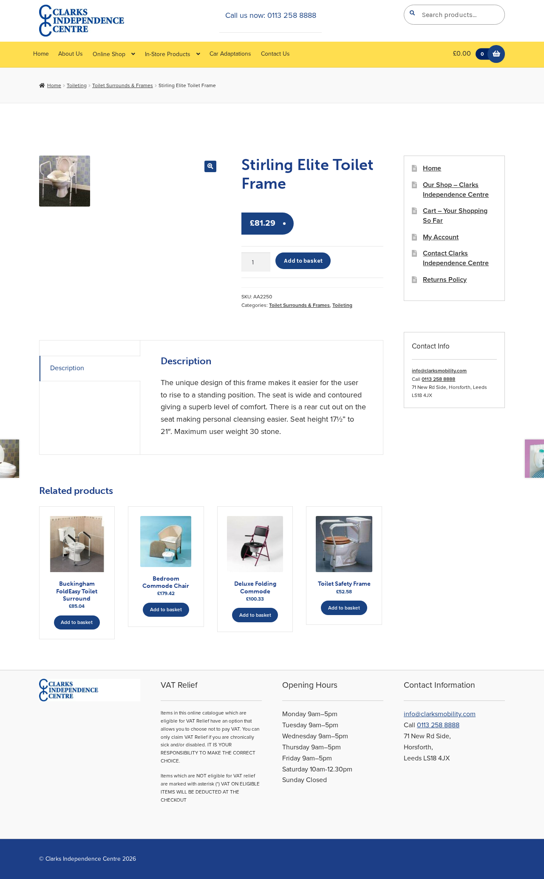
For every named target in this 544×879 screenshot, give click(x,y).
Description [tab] (67, 368)
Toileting (77, 85)
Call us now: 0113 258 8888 (270, 15)
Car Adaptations (230, 53)
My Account (441, 237)
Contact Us (275, 53)
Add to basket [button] (77, 622)
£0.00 (468, 53)
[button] (210, 166)
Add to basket (303, 260)
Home (41, 53)
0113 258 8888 (438, 379)
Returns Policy (445, 279)
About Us (70, 53)
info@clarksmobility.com (439, 371)
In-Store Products (167, 54)
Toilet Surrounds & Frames (122, 85)
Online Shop (109, 54)
